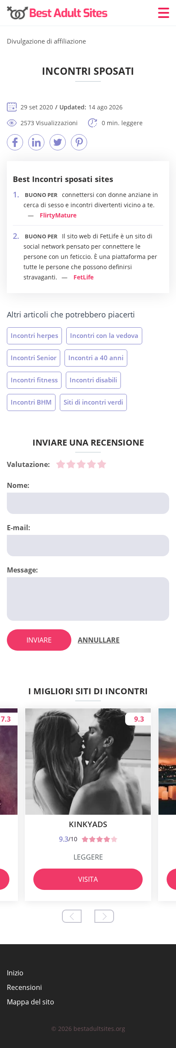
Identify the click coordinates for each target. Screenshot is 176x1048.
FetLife (83, 277)
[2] (71, 464)
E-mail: (18, 527)
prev (72, 916)
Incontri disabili (93, 380)
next (104, 916)
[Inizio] (58, 13)
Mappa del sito (30, 1002)
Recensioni (24, 987)
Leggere (88, 857)
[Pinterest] (79, 142)
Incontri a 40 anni (95, 357)
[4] (91, 464)
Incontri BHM (31, 402)
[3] (81, 464)
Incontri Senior (33, 357)
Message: (22, 570)
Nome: (18, 485)
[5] (101, 464)
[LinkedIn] (36, 142)
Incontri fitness (34, 380)
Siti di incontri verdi (93, 402)
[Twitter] (58, 142)
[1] (60, 464)
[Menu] (163, 13)
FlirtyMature (58, 215)
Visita (88, 879)
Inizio (15, 973)
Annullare (99, 640)
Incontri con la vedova (104, 335)
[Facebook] (15, 142)
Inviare (39, 640)
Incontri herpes (34, 335)
